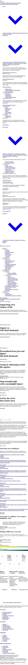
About (4, 248)
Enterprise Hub (8, 108)
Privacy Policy (6, 647)
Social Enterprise (8, 266)
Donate (6, 165)
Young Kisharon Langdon (11, 155)
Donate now (7, 336)
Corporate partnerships (10, 171)
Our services (5, 258)
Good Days (7, 93)
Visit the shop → (6, 124)
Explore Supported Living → (9, 79)
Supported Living (17, 62)
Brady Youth (10, 64)
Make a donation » (4, 297)
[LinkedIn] (2, 1)
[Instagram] (1, 1)
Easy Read (18, 3)
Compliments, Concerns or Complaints (13, 295)
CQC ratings (5, 651)
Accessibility (4, 3)
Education (23, 62)
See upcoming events (23, 589)
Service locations (10, 240)
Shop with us (17, 64)
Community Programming (8, 63)
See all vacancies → (7, 211)
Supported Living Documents (9, 653)
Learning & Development (10, 97)
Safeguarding (5, 650)
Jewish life (14, 3)
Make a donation (14, 313)
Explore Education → (7, 87)
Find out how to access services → (10, 72)
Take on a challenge (12, 282)
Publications (22, 33)
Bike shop (7, 109)
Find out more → (6, 203)
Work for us (9, 3)
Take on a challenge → (7, 181)
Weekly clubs (8, 115)
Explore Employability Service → (10, 105)
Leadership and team (15, 33)
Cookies (4, 648)
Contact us (5, 240)
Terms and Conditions (7, 649)
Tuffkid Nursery (8, 89)
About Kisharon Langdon (5, 539)
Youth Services (8, 96)
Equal (6, 107)
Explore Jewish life (4, 376)
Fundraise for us (11, 153)
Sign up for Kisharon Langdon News (12, 602)
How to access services (8, 62)
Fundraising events (6, 626)
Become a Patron (8, 166)
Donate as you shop (9, 172)
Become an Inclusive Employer (11, 289)
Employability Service (19, 63)
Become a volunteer (9, 161)
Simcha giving (8, 169)
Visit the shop (14, 589)
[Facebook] (0, 1)
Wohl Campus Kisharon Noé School (12, 90)
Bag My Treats (8, 113)
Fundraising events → (7, 180)
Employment (5, 616)
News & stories (8, 254)
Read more (2, 336)
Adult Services (8, 95)
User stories (9, 34)
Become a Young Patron (10, 167)
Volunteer (5, 153)
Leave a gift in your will (10, 168)
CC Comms (11, 663)
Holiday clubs (8, 116)
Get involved (5, 270)
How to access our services (5, 313)
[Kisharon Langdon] (9, 4)
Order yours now (3, 359)
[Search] (0, 0)
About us (4, 33)
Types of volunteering (9, 162)
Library (6, 111)
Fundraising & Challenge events (11, 285)
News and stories (6, 638)
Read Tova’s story (3, 526)
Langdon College (8, 91)
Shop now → (5, 195)
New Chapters (8, 112)
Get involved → (6, 188)
